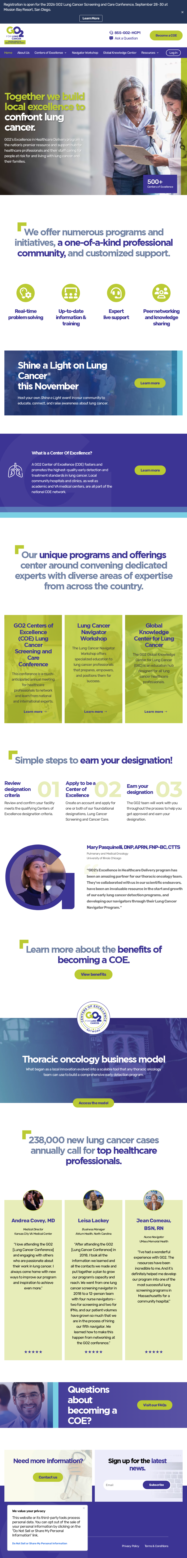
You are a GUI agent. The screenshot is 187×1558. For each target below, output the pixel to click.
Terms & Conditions (156, 1546)
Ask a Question (126, 38)
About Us (23, 52)
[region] (47, 1528)
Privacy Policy (130, 1546)
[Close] (84, 1508)
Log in (173, 52)
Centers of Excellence (49, 52)
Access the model (93, 1103)
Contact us (48, 1477)
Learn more (150, 383)
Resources (148, 52)
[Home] (15, 35)
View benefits (93, 974)
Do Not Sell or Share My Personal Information (39, 1543)
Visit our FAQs (154, 1405)
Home (8, 52)
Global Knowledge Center (119, 52)
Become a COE (166, 35)
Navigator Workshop (85, 52)
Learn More (91, 18)
